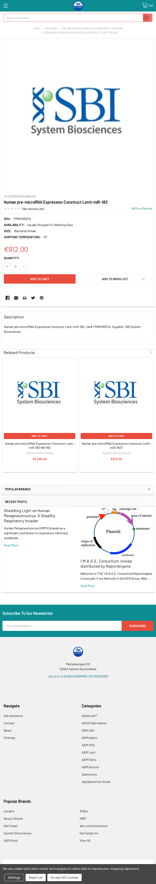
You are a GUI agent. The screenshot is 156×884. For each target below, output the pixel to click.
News (8, 730)
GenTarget (11, 826)
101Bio (84, 811)
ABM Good (11, 840)
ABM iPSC (88, 745)
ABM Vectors (90, 767)
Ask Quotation (13, 716)
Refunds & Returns (97, 862)
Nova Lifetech (13, 818)
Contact (9, 723)
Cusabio (9, 811)
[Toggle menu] (5, 5)
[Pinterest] (41, 298)
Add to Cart (39, 436)
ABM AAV (88, 730)
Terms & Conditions (21, 862)
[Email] (16, 298)
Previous (144, 352)
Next (149, 352)
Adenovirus (89, 774)
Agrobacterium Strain (96, 781)
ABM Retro (89, 760)
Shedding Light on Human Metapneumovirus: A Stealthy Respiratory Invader (29, 515)
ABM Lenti (89, 752)
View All (85, 840)
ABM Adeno (89, 738)
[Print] (24, 298)
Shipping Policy (59, 862)
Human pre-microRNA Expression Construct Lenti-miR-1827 (116, 445)
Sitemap (9, 738)
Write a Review (142, 208)
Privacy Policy (134, 862)
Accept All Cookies (64, 877)
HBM (83, 818)
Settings (14, 877)
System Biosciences (17, 833)
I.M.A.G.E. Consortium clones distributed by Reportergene (106, 563)
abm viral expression (94, 826)
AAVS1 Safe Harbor (94, 723)
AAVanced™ (90, 716)
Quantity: (12, 258)
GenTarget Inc (89, 833)
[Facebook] (7, 298)
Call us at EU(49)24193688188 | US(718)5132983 (78, 676)
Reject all (35, 877)
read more (11, 545)
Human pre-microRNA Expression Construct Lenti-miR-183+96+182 (39, 445)
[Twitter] (33, 298)
